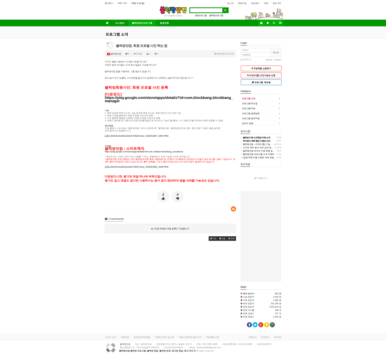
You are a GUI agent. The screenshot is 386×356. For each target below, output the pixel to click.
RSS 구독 (122, 3)
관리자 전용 (247, 123)
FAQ (266, 3)
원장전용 (164, 23)
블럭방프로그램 (216, 15)
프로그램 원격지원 (250, 118)
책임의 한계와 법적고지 (190, 337)
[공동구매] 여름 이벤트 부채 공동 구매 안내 (263, 157)
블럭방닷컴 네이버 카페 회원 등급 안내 (261, 151)
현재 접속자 (248, 293)
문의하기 (265, 337)
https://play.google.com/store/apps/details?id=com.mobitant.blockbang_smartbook (144, 151)
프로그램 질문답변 (250, 113)
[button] (213, 238)
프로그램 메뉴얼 (249, 103)
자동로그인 (246, 59)
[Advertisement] (260, 236)
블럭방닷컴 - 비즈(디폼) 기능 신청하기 (260, 144)
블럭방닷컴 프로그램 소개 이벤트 (258, 154)
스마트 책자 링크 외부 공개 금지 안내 (260, 147)
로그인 (230, 3)
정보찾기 (255, 3)
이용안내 (252, 337)
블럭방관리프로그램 (142, 23)
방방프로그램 (201, 15)
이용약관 (124, 337)
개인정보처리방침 (141, 337)
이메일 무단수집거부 (164, 337)
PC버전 (277, 337)
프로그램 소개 (117, 34)
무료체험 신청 (212, 337)
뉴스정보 (119, 23)
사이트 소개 (110, 337)
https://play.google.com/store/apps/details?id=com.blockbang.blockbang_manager (169, 99)
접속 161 (277, 3)
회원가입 (242, 3)
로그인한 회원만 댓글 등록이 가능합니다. (170, 228)
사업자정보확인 (264, 344)
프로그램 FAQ (248, 108)
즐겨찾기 (109, 3)
